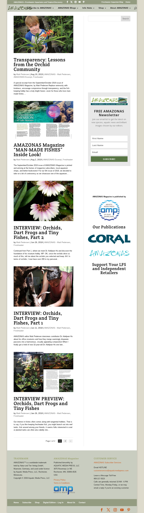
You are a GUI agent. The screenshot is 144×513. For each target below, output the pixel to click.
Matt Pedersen (22, 74)
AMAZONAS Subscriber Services (107, 463)
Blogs (67, 8)
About (119, 8)
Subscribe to (38, 8)
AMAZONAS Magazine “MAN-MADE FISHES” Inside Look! (39, 150)
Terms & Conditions (62, 483)
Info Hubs (87, 8)
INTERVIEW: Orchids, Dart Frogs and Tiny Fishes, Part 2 (38, 232)
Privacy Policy (60, 480)
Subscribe (26, 502)
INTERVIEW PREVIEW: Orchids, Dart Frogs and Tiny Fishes (41, 403)
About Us (71, 502)
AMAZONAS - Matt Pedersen (57, 74)
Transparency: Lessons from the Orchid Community (39, 64)
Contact (82, 502)
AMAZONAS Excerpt (23, 77)
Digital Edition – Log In (53, 502)
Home (128, 2)
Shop (101, 8)
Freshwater (38, 77)
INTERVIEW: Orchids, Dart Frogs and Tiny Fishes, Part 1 (38, 318)
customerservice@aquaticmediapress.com (111, 471)
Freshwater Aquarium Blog (112, 2)
